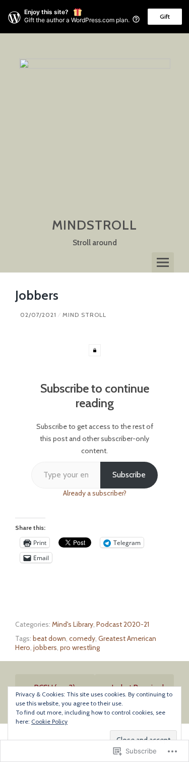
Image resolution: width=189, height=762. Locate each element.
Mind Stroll (84, 314)
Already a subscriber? (95, 493)
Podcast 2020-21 (122, 624)
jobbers (45, 647)
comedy (82, 638)
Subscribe (129, 474)
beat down (49, 638)
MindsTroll (94, 225)
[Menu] (163, 262)
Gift (165, 16)
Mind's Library (72, 624)
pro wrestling (80, 647)
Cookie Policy (49, 721)
